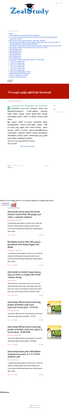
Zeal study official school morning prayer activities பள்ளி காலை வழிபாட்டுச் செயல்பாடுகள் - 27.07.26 (24, 305)
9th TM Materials (15, 53)
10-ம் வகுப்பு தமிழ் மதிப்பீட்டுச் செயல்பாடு (59, 111)
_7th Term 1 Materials (16, 61)
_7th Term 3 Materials (17, 68)
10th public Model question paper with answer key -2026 (28, 47)
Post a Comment (14, 265)
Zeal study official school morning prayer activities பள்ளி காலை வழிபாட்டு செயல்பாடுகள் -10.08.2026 (25, 329)
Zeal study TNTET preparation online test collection (26, 60)
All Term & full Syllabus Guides (20, 72)
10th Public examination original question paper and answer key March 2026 (35, 46)
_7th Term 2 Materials (17, 66)
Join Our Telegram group (17, 77)
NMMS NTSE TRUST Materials (19, 73)
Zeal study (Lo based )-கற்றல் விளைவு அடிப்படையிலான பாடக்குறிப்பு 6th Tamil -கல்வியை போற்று (24, 274)
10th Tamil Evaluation (27, 146)
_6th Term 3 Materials (17, 70)
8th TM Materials (15, 56)
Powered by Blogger (35, 405)
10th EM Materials (15, 51)
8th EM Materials (15, 58)
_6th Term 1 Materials (16, 63)
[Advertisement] (34, 22)
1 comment (13, 235)
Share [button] (54, 105)
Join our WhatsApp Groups (18, 75)
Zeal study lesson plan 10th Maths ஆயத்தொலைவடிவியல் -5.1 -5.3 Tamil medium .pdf (24, 354)
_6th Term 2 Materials (17, 65)
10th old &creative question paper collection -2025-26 (27, 40)
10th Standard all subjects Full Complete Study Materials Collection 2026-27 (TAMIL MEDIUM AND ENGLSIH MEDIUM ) (34, 43)
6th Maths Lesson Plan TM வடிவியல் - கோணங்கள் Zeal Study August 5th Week (25, 244)
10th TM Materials (15, 49)
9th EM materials (15, 54)
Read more (41, 235)
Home (11, 34)
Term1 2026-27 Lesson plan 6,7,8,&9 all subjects (24, 35)
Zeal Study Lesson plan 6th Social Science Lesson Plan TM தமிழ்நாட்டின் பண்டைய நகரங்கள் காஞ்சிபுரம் (24, 214)
